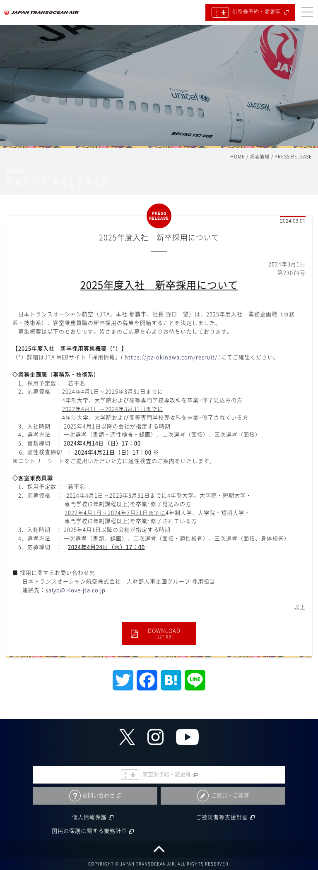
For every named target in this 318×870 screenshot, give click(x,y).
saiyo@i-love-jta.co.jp (76, 590)
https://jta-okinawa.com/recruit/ (171, 357)
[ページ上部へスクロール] (159, 849)
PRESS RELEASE (293, 156)
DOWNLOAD (164, 633)
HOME (237, 156)
